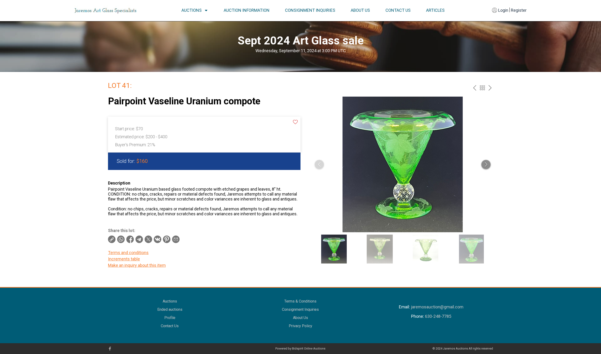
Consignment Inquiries (310, 10)
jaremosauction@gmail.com (437, 306)
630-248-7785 (438, 316)
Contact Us (398, 10)
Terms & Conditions (300, 301)
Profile (169, 317)
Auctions (191, 10)
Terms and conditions (128, 252)
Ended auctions (169, 309)
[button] (486, 164)
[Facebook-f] (110, 348)
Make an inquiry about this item (137, 265)
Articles (435, 10)
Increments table (124, 258)
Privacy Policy (300, 326)
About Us (360, 10)
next (490, 88)
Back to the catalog (482, 88)
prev (475, 88)
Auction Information (247, 10)
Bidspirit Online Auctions (308, 348)
